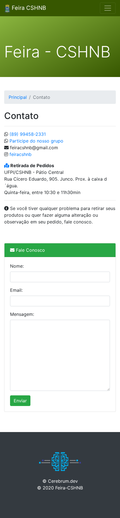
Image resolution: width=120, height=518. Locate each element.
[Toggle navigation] (108, 8)
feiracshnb (20, 154)
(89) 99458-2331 (27, 134)
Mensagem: (22, 314)
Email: (16, 290)
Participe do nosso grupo (36, 141)
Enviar (20, 400)
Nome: (17, 266)
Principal (18, 97)
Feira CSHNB (28, 7)
